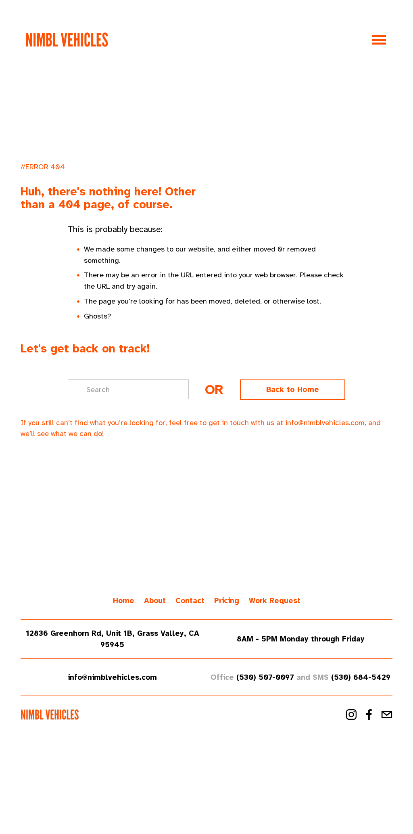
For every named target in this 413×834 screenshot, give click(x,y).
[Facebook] (369, 714)
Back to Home (292, 389)
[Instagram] (351, 714)
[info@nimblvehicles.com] (386, 714)
